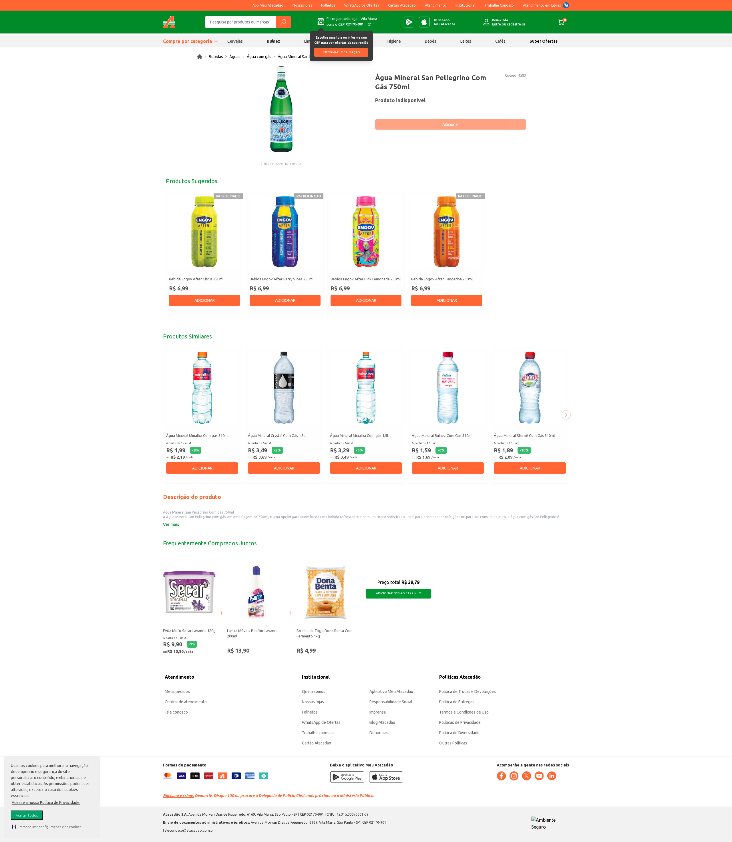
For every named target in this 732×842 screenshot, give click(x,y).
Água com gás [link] (259, 56)
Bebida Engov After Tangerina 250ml (442, 279)
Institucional (465, 5)
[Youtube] (539, 775)
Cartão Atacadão (402, 5)
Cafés (500, 41)
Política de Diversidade (459, 732)
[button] (46, 826)
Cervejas (235, 41)
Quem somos (313, 691)
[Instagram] (513, 775)
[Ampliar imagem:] (281, 109)
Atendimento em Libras (542, 5)
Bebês (430, 41)
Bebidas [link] (216, 56)
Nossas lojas (302, 5)
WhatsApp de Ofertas (361, 5)
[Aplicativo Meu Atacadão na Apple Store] (424, 22)
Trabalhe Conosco (499, 5)
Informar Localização (341, 52)
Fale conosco (176, 712)
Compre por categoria (187, 41)
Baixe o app (444, 22)
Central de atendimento (186, 702)
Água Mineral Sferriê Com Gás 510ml (524, 435)
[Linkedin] (551, 775)
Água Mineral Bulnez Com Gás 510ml (442, 435)
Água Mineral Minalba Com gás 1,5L (359, 435)
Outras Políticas (453, 743)
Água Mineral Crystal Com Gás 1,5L (276, 435)
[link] (199, 56)
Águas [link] (234, 56)
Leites (465, 41)
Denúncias (378, 732)
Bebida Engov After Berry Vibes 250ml (281, 279)
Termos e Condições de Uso (464, 712)
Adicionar (450, 124)
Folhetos (328, 5)
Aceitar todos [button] (27, 815)
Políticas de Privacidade (460, 722)
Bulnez (273, 41)
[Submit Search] (283, 22)
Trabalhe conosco (318, 732)
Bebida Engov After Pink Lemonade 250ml (366, 279)
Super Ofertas (544, 41)
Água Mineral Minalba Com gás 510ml (197, 435)
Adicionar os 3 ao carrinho (398, 593)
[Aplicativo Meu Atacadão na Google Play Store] (409, 22)
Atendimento (435, 5)
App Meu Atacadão (267, 5)
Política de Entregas (456, 702)
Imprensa (377, 712)
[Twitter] (526, 775)
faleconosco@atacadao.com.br (188, 830)
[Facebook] (501, 775)
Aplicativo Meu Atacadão (391, 691)
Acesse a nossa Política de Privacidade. (46, 802)
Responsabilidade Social (390, 702)
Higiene (394, 41)
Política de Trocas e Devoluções (467, 691)
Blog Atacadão (382, 722)
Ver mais (171, 524)
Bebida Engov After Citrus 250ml (196, 279)
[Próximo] (566, 414)
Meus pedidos (177, 691)
